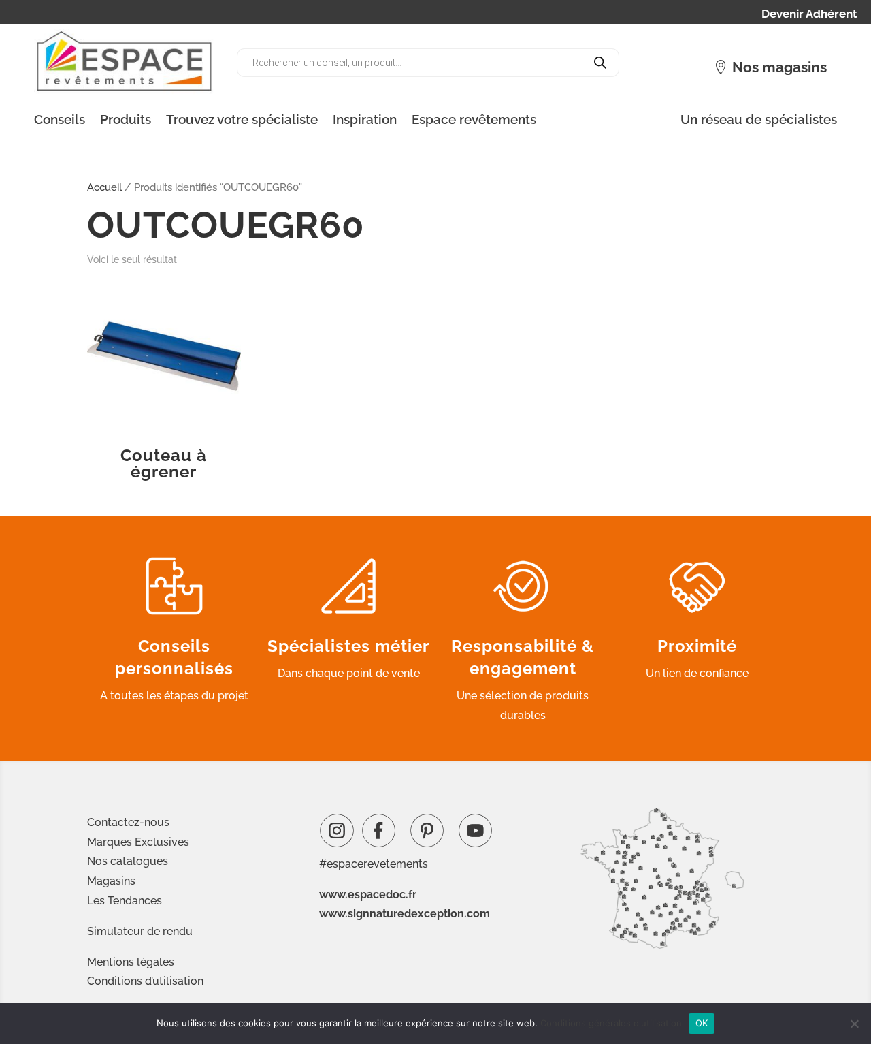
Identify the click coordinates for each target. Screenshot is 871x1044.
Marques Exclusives (138, 842)
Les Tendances (124, 900)
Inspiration (365, 119)
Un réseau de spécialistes (758, 119)
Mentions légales (130, 961)
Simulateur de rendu (140, 931)
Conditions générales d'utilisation (611, 1022)
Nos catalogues (127, 861)
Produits (125, 119)
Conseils (59, 119)
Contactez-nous (128, 822)
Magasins (111, 880)
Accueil (104, 187)
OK (701, 1022)
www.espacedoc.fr (367, 894)
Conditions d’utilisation (145, 981)
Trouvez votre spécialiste (242, 119)
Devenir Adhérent (809, 14)
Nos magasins (779, 67)
